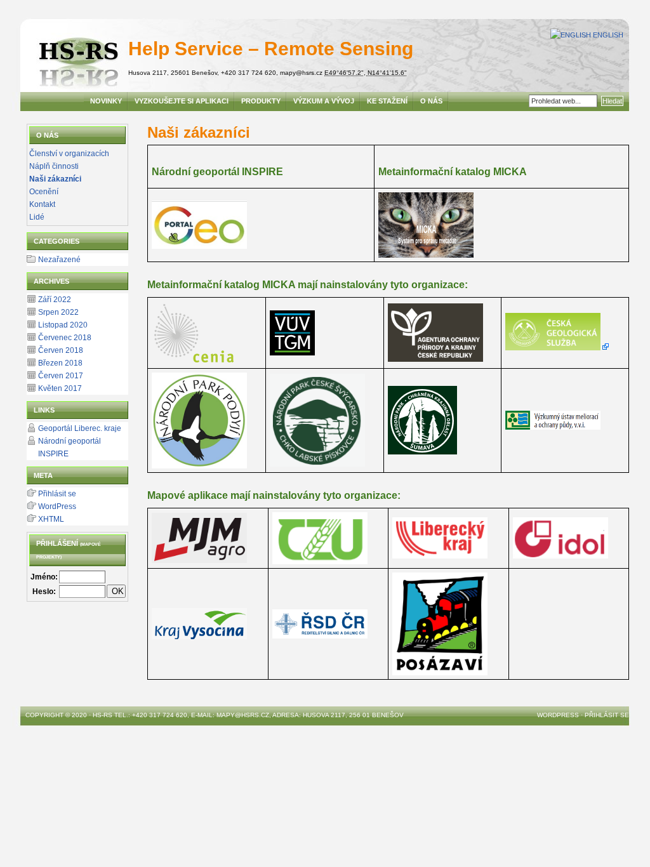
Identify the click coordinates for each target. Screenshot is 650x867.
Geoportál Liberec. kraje (79, 428)
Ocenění (43, 191)
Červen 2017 (60, 375)
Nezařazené (59, 259)
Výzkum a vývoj (323, 101)
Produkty (261, 101)
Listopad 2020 (63, 325)
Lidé (36, 217)
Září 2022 (54, 299)
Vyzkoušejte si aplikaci (182, 101)
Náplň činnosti (54, 166)
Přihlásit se (57, 493)
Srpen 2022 (58, 312)
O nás (431, 101)
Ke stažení (387, 101)
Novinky (106, 101)
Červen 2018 (60, 350)
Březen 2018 (60, 363)
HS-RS (102, 714)
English (608, 35)
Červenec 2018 (64, 337)
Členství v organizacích (69, 153)
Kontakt (42, 204)
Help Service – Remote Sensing (270, 48)
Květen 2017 (60, 388)
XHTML (51, 519)
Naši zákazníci (55, 179)
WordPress (57, 506)
